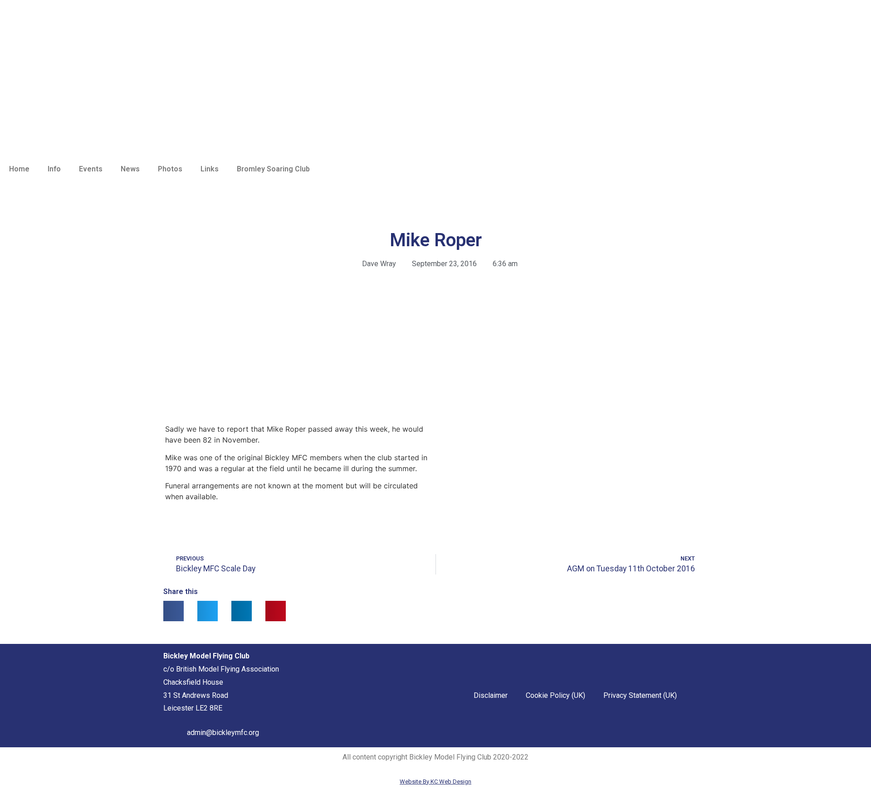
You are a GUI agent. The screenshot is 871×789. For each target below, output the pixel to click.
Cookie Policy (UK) (555, 695)
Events (91, 169)
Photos (170, 169)
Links (210, 169)
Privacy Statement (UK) (640, 695)
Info (54, 169)
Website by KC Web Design (435, 781)
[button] (173, 611)
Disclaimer (491, 695)
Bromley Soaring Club (273, 169)
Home (19, 169)
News (130, 169)
